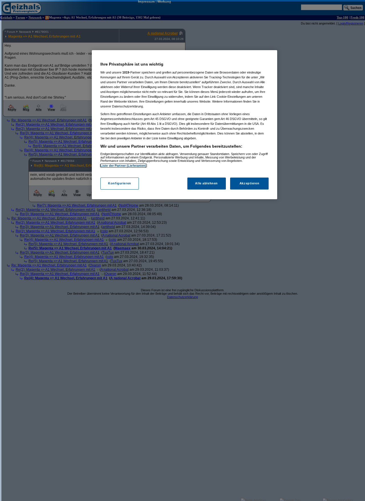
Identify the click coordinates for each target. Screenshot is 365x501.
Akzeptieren (249, 183)
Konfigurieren (119, 183)
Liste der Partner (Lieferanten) (123, 165)
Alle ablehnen (206, 183)
